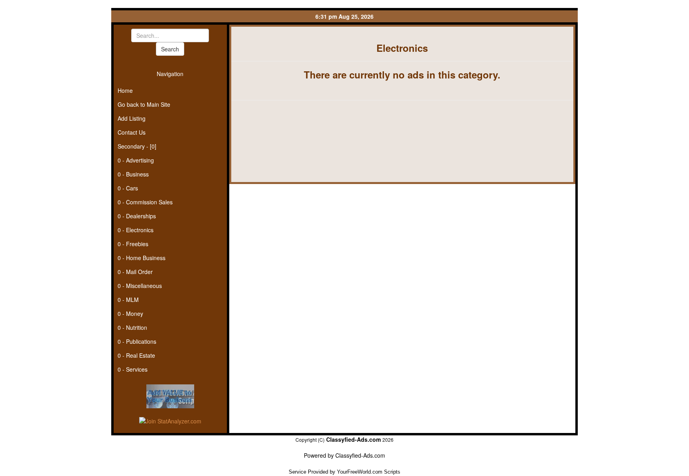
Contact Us (132, 132)
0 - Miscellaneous (140, 286)
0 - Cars (128, 188)
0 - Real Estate (136, 355)
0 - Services (133, 369)
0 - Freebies (133, 244)
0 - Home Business (141, 258)
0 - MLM (128, 300)
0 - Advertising (136, 160)
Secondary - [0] (137, 146)
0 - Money (130, 313)
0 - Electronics (136, 230)
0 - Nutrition (132, 327)
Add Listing (132, 118)
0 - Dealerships (137, 216)
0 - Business (133, 174)
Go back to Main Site (144, 104)
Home (125, 90)
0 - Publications (137, 341)
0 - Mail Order (135, 272)
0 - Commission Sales (145, 202)
